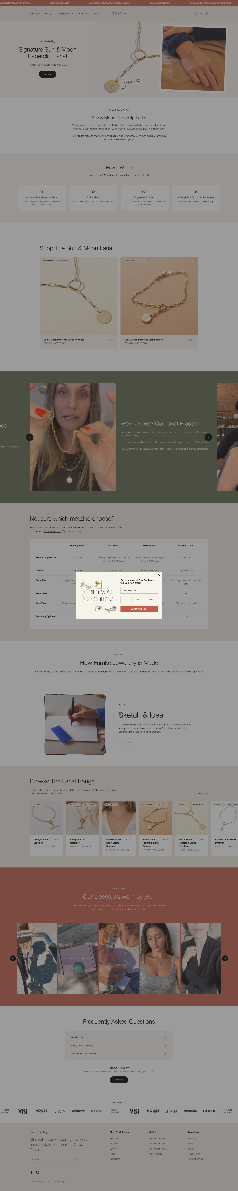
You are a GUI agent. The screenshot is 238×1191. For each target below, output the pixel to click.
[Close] (159, 575)
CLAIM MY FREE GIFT (139, 609)
